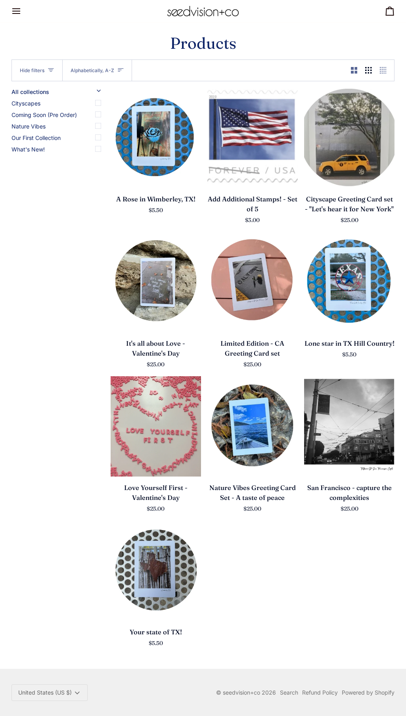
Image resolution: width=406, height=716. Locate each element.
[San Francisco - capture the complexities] (349, 426)
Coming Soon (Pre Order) (44, 114)
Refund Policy (320, 692)
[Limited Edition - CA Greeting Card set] (252, 282)
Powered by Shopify (368, 692)
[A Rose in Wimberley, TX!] (156, 138)
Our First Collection (36, 137)
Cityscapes (25, 103)
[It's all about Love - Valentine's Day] (156, 282)
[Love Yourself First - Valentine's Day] (156, 426)
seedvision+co (241, 692)
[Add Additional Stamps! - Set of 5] (252, 138)
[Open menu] (23, 11)
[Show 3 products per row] (368, 70)
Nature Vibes (28, 126)
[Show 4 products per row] (385, 70)
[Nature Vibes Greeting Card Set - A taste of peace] (252, 426)
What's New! (28, 149)
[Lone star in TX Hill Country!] (349, 282)
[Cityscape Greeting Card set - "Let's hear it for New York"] (349, 138)
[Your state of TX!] (156, 571)
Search (289, 692)
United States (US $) (45, 692)
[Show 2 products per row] (354, 70)
